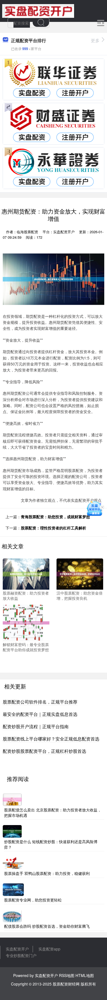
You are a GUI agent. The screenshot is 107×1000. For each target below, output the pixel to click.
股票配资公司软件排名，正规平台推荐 (40, 702)
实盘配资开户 (17, 949)
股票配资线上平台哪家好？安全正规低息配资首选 (51, 739)
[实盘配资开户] (38, 10)
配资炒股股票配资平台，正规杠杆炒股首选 (44, 751)
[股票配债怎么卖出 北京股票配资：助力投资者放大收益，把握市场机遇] (12, 799)
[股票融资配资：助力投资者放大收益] (26, 573)
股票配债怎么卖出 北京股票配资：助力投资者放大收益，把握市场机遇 (52, 812)
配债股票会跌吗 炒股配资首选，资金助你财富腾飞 (47, 926)
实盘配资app (49, 949)
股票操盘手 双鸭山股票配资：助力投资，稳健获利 (47, 873)
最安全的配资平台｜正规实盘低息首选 (40, 714)
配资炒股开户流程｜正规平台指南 (36, 726)
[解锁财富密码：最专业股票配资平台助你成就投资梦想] (26, 622)
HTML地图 (84, 975)
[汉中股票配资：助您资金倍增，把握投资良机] (80, 573)
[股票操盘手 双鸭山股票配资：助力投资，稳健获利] (13, 862)
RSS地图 (66, 975)
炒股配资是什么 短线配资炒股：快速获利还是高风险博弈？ (50, 844)
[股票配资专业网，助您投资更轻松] (13, 889)
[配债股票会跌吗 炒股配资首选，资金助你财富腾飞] (12, 915)
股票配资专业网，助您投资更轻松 (33, 900)
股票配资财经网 (66, 984)
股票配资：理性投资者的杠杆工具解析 (53, 528)
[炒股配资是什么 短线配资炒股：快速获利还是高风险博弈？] (12, 831)
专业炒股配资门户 (21, 955)
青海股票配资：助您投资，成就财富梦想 (55, 516)
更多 (95, 40)
